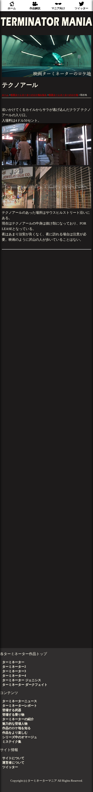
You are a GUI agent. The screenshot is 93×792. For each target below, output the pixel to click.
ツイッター (81, 8)
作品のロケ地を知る (16, 728)
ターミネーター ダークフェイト (24, 684)
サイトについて (13, 758)
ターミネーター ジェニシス (21, 680)
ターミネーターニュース (19, 701)
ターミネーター (13, 662)
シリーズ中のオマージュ (19, 737)
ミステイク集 (11, 741)
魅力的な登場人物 (15, 723)
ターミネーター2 (14, 666)
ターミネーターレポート (19, 705)
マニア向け (58, 8)
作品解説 (35, 8)
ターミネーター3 (14, 671)
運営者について (13, 762)
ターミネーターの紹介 (18, 719)
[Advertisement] (46, 502)
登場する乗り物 (13, 714)
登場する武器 (11, 710)
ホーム (12, 8)
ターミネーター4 (14, 675)
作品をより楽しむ (15, 732)
